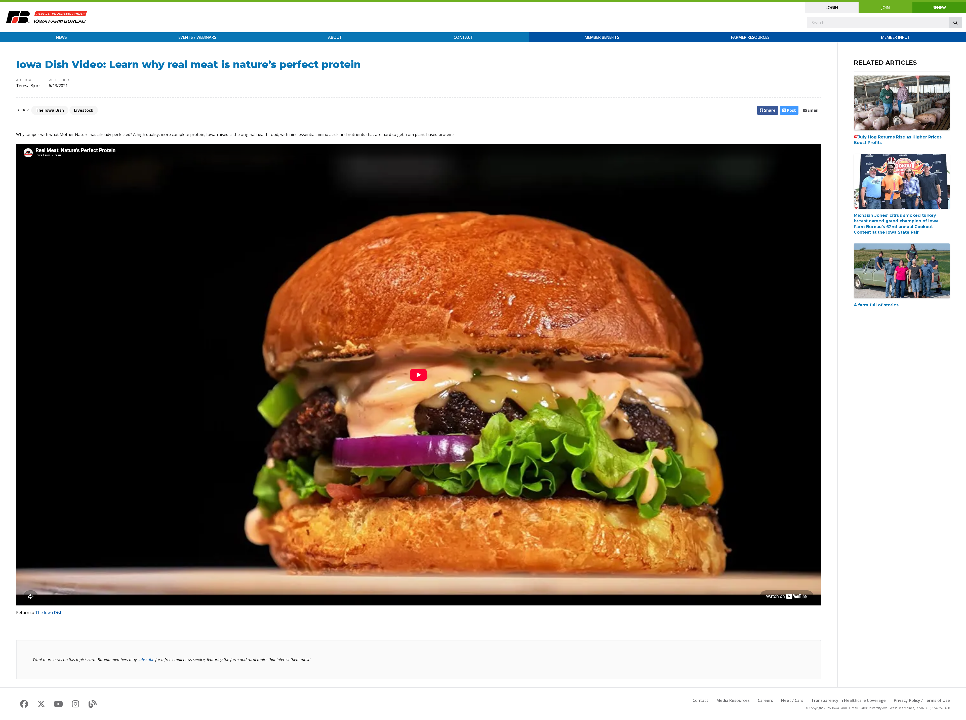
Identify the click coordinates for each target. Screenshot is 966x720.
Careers (765, 700)
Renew (939, 7)
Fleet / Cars (792, 700)
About (335, 37)
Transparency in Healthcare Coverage (848, 700)
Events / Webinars (197, 37)
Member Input (895, 37)
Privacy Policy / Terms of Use (922, 700)
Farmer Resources (750, 37)
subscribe (146, 659)
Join (885, 7)
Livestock (83, 110)
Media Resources (733, 700)
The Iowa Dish (50, 110)
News (61, 37)
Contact (463, 37)
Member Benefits (602, 37)
